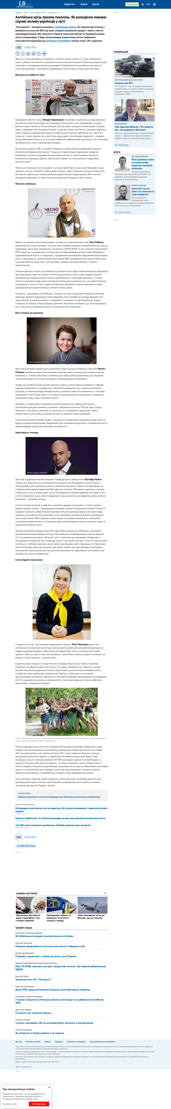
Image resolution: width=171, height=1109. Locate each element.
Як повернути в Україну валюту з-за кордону (39, 1033)
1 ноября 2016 (52, 13)
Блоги (84, 4)
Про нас (18, 1041)
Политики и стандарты (76, 1041)
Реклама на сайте (33, 1041)
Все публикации (122, 145)
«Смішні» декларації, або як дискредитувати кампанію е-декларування (54, 1022)
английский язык (26, 846)
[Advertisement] (61, 870)
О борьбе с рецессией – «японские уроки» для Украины (45, 956)
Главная (18, 12)
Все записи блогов (123, 212)
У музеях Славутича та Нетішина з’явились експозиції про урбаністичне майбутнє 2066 (59, 1001)
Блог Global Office (38, 12)
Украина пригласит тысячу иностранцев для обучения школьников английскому (59, 796)
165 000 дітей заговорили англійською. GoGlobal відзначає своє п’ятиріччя (53, 825)
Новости (69, 4)
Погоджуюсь (39, 1104)
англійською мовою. (66, 27)
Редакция (59, 1041)
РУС (148, 4)
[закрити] (49, 1087)
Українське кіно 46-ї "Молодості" (33, 979)
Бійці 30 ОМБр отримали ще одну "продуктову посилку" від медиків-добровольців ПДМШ (60, 968)
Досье (95, 4)
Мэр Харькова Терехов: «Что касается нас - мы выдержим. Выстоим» (134, 128)
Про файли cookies (10, 1104)
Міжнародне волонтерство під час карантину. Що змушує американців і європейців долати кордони (61, 810)
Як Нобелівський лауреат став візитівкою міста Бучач (44, 936)
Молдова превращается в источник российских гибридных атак (50, 946)
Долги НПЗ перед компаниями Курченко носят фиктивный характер (52, 989)
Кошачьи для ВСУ (124, 83)
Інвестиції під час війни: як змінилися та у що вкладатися (143, 191)
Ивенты (48, 1041)
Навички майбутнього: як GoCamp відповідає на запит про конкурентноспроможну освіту (60, 818)
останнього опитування (58, 40)
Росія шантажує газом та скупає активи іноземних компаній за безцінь (143, 164)
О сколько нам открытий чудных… (34, 1012)
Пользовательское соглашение (102, 1041)
